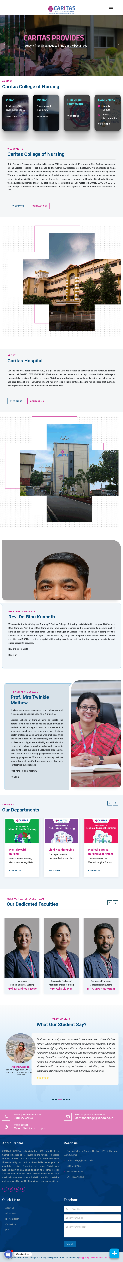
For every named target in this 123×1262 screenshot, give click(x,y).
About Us (9, 1207)
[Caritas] (61, 10)
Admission (10, 1213)
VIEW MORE (12, 117)
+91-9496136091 (75, 1171)
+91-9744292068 (75, 1177)
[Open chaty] (8, 1254)
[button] (4, 45)
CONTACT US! (39, 206)
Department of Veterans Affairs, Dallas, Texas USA (20, 1077)
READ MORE (15, 871)
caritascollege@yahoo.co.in (80, 1160)
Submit (69, 1244)
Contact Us (10, 1224)
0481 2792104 (74, 1166)
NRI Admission (12, 1219)
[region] (61, 45)
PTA (7, 1230)
